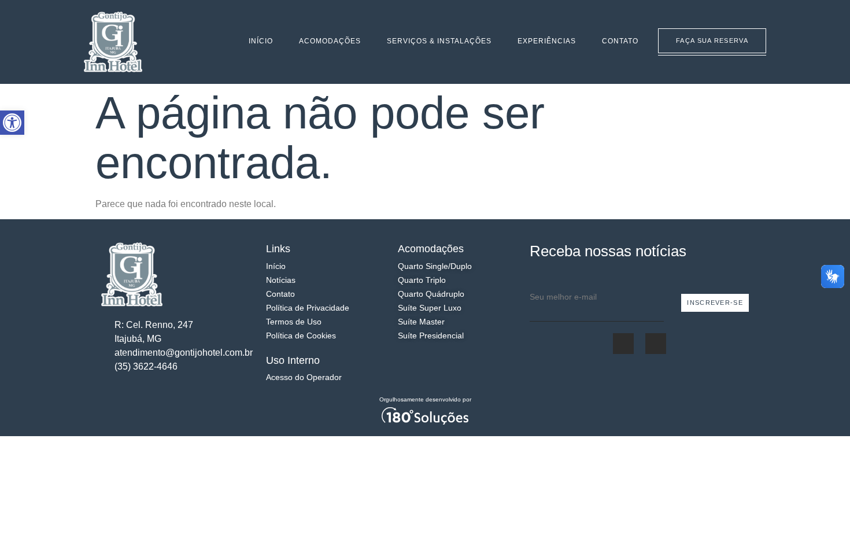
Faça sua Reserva (712, 40)
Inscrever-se (715, 302)
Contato (620, 41)
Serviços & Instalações (439, 41)
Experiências (547, 41)
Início (261, 41)
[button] (12, 122)
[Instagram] (198, 42)
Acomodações (330, 41)
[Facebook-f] (181, 42)
